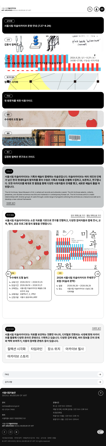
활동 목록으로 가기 (94, 215)
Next (97, 274)
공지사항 (8, 382)
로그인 (96, 9)
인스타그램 (10, 432)
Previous (8, 274)
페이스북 (4, 432)
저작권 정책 (17, 438)
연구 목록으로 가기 (78, 215)
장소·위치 (54, 349)
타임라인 (37, 349)
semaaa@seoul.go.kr (10, 406)
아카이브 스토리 (18, 356)
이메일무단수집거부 (29, 438)
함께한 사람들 (51, 438)
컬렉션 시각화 (16, 349)
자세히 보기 (10, 203)
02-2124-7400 (8, 409)
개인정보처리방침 (7, 438)
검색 (89, 9)
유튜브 (16, 432)
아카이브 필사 (75, 349)
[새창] (100, 432)
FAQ (7, 374)
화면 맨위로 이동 (100, 393)
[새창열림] (14, 393)
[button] (102, 9)
